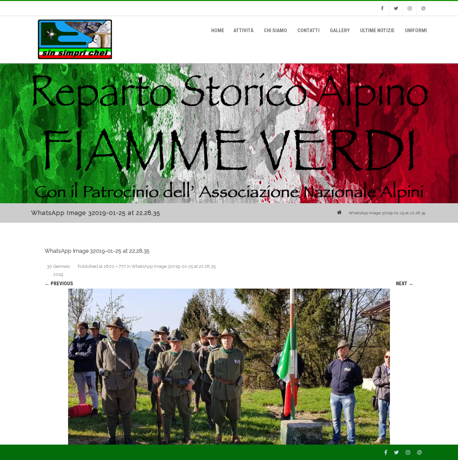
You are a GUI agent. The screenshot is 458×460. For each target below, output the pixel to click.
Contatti (308, 30)
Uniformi (416, 30)
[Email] (423, 8)
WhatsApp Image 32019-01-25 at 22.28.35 (173, 266)
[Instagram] (409, 8)
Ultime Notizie (377, 30)
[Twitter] (396, 8)
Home (217, 30)
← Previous (59, 284)
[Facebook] (382, 8)
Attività (243, 30)
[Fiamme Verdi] (73, 61)
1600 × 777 (115, 266)
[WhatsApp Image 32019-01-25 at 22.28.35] (229, 367)
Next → (404, 284)
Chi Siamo (275, 30)
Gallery (340, 30)
